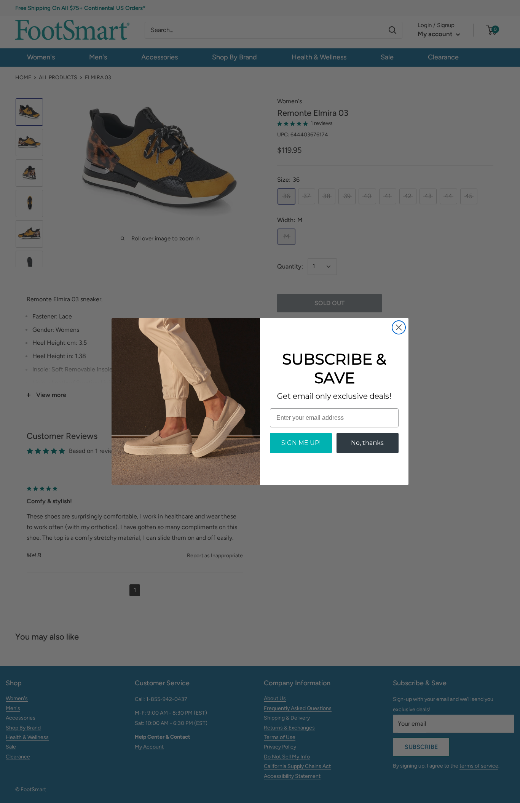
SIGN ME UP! (301, 442)
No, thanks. (367, 442)
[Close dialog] (398, 327)
